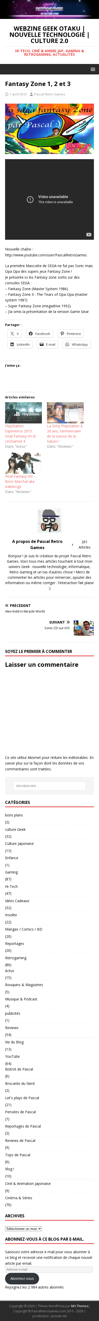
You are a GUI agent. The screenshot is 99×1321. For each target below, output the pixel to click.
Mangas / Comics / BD (23, 929)
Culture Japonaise (19, 843)
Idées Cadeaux (17, 900)
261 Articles (85, 544)
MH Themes (79, 1306)
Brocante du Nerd (20, 1083)
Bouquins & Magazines (24, 984)
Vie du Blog (14, 1042)
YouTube (12, 1056)
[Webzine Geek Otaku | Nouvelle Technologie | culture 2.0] (49, 16)
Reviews (12, 1027)
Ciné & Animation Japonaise (28, 1183)
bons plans (14, 815)
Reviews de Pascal (20, 1140)
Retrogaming (15, 957)
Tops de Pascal (17, 1154)
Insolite (11, 914)
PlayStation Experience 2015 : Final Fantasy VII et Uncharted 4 (20, 433)
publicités (12, 1013)
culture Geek (15, 829)
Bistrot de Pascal (19, 1069)
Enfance (11, 857)
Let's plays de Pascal (22, 1097)
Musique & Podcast (21, 999)
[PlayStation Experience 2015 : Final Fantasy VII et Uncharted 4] (23, 412)
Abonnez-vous (22, 1278)
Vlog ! (9, 1168)
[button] (92, 69)
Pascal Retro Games (49, 94)
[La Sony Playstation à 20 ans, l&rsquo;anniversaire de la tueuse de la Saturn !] (65, 412)
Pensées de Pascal (20, 1111)
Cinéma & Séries (18, 1197)
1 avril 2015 (18, 94)
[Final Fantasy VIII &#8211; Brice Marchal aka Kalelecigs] (23, 463)
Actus (9, 970)
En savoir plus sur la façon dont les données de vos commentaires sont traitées (49, 763)
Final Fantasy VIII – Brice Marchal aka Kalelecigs (20, 481)
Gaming (11, 872)
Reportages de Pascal (23, 1126)
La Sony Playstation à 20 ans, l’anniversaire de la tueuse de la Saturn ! (64, 433)
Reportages (14, 943)
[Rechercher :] (50, 786)
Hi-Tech (11, 886)
